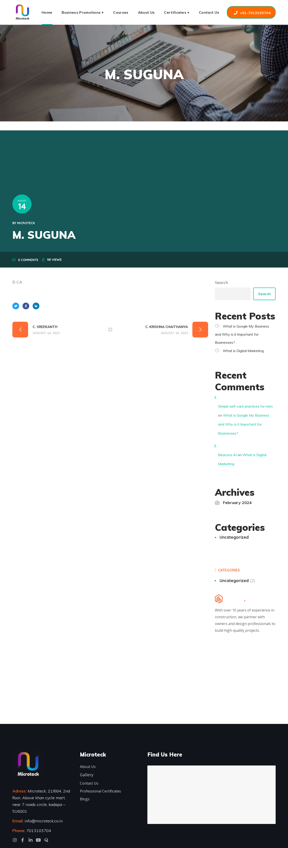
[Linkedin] (30, 840)
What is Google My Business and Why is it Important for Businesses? (242, 334)
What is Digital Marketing (243, 350)
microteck (26, 223)
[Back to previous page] (110, 330)
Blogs (85, 799)
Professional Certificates (100, 791)
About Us (88, 766)
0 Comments (28, 260)
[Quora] (46, 840)
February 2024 (237, 502)
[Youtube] (38, 840)
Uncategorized (234, 537)
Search (221, 282)
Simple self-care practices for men (245, 406)
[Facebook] (22, 840)
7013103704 (38, 830)
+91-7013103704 (255, 13)
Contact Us (89, 783)
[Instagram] (14, 840)
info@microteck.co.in (43, 820)
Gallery (86, 774)
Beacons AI (227, 455)
